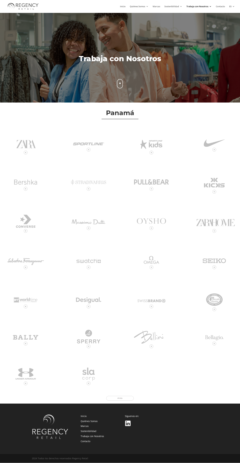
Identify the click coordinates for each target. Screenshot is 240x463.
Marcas (156, 6)
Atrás (119, 398)
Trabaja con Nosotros (197, 6)
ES (230, 6)
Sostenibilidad (171, 6)
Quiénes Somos (137, 6)
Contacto (220, 6)
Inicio (123, 6)
